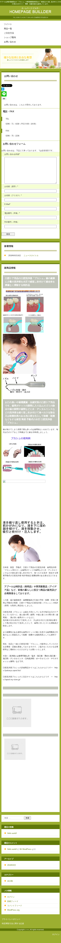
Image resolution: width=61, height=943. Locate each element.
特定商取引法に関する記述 (13, 923)
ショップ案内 (10, 37)
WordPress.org (13, 910)
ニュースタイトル (31, 255)
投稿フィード (12, 901)
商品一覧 (8, 28)
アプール (14, 15)
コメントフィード (14, 906)
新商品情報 (10, 268)
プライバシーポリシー (11, 919)
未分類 (10, 881)
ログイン (11, 897)
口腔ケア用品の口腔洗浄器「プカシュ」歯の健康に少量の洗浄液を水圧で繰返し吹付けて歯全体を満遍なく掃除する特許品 (30, 281)
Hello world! (12, 833)
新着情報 (8, 246)
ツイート (8, 24)
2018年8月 (11, 865)
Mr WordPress (25, 849)
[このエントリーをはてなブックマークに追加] (2, 90)
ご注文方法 (9, 33)
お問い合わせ (10, 42)
